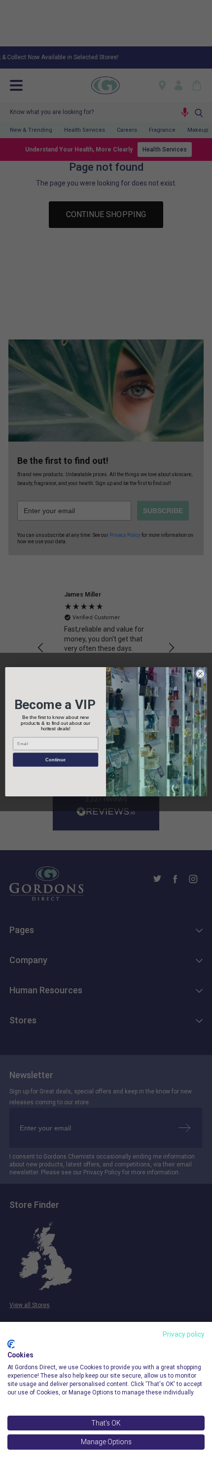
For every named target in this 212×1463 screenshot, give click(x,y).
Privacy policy (184, 1334)
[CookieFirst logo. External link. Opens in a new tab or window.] (11, 1344)
